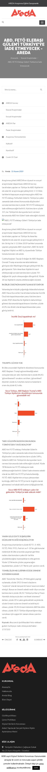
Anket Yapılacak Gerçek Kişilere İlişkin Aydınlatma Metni (18, 730)
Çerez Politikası (9, 720)
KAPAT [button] (36, 768)
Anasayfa (14, 58)
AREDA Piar (11, 123)
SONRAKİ (38, 639)
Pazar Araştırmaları (13, 130)
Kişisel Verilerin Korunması (13, 724)
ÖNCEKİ (8, 639)
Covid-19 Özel (11, 157)
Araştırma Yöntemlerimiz (16, 137)
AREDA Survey (12, 103)
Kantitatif (10, 150)
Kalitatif (9, 143)
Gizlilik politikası (9, 715)
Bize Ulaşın (7, 699)
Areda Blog (7, 695)
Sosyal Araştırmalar (13, 116)
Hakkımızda (7, 691)
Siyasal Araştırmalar (29, 58)
